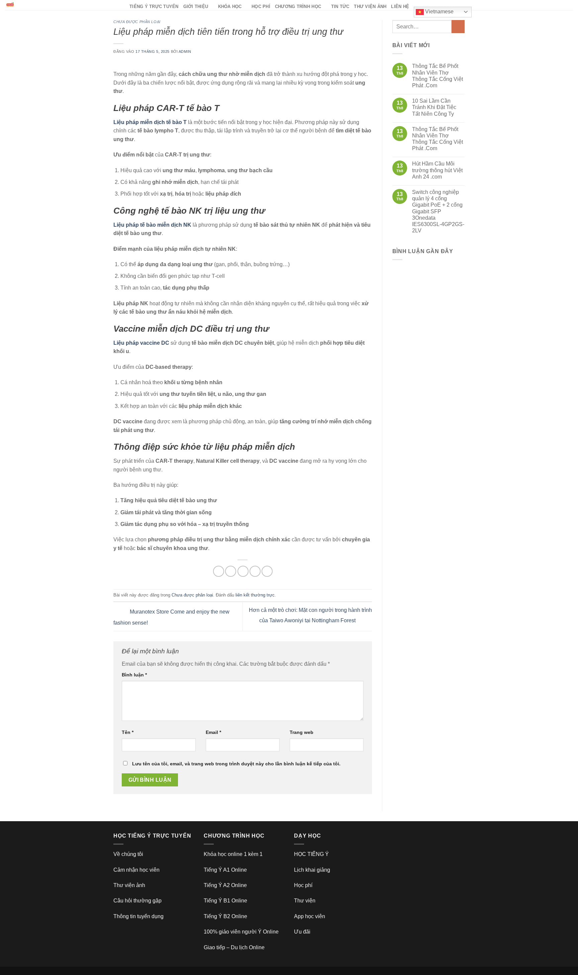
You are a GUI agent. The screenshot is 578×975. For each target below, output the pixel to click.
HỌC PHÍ (261, 6)
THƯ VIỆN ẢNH (370, 6)
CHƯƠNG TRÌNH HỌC (298, 6)
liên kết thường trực (255, 595)
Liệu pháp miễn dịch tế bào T (150, 122)
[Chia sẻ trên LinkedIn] (267, 571)
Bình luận (134, 674)
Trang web (301, 732)
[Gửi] (458, 26)
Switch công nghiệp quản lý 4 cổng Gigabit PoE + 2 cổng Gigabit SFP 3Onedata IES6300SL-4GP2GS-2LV (438, 211)
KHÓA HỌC (230, 6)
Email (213, 732)
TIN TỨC (340, 6)
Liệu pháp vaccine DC (141, 343)
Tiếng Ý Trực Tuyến (154, 6)
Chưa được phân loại (137, 22)
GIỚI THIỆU (195, 6)
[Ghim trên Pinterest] (255, 571)
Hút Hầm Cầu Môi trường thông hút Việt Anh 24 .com (437, 170)
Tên (127, 732)
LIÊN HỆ (400, 6)
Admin (185, 51)
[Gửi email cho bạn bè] (243, 571)
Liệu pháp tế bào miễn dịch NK (152, 225)
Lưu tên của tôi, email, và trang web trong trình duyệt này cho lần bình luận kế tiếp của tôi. (236, 763)
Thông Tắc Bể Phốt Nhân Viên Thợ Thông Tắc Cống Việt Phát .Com (437, 75)
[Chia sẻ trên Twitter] (230, 571)
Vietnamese (439, 11)
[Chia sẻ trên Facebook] (218, 571)
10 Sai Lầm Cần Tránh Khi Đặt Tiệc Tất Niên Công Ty (434, 107)
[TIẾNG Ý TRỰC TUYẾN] (62, 5)
